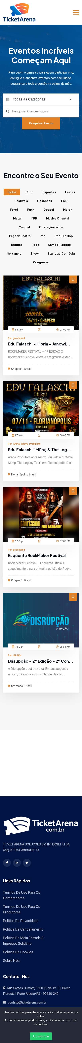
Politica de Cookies (18, 952)
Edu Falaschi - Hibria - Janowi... (39, 343)
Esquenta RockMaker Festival (37, 555)
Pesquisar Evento (41, 123)
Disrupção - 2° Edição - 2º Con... (40, 660)
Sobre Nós (11, 960)
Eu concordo (41, 1036)
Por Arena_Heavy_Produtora (24, 444)
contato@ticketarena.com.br (27, 1002)
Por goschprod (16, 338)
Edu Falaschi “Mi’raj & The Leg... (39, 449)
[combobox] (42, 99)
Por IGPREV (14, 655)
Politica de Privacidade (21, 921)
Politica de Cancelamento (23, 929)
